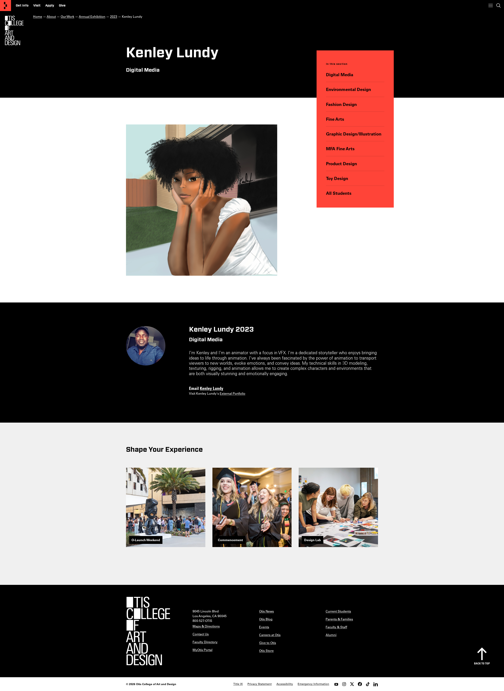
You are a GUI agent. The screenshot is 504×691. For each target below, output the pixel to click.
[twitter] (352, 684)
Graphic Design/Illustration (353, 133)
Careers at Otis (270, 635)
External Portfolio (232, 393)
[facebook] (360, 684)
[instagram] (344, 684)
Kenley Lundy (211, 388)
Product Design (341, 163)
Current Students (338, 611)
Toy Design (337, 178)
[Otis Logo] (14, 30)
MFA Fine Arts (340, 148)
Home (37, 16)
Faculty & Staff (336, 627)
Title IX (238, 684)
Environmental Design (348, 89)
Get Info (22, 5)
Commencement (230, 540)
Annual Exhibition (92, 16)
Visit (37, 5)
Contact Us (201, 634)
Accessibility (284, 684)
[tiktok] (367, 684)
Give (62, 5)
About (51, 16)
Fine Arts (335, 119)
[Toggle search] (498, 5)
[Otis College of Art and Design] (5, 5)
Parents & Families (339, 619)
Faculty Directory (205, 642)
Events (264, 627)
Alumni (331, 635)
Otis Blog (265, 619)
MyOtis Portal (202, 650)
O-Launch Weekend (146, 540)
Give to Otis (267, 643)
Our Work (67, 16)
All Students (338, 193)
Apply (49, 5)
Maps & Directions (206, 626)
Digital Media (339, 74)
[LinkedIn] (375, 684)
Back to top (482, 663)
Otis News (266, 611)
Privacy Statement (259, 684)
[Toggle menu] (490, 5)
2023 (113, 16)
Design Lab (312, 540)
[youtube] (336, 684)
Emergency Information (313, 684)
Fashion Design (341, 104)
